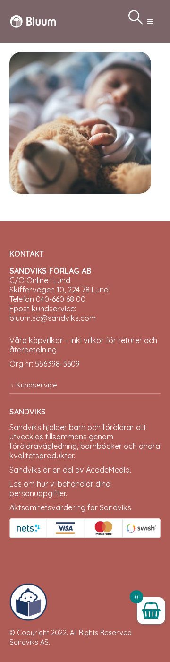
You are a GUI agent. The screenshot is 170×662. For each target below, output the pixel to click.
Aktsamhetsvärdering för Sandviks (70, 507)
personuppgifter (37, 493)
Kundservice (36, 384)
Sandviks (25, 427)
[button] (150, 21)
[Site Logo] (33, 21)
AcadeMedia (108, 469)
